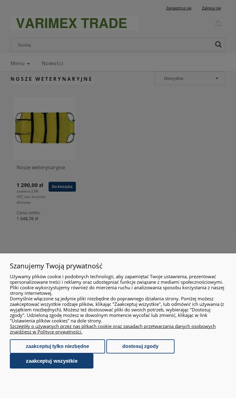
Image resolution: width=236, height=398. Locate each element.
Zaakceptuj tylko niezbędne (57, 346)
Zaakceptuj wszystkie (51, 361)
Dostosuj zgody (140, 346)
